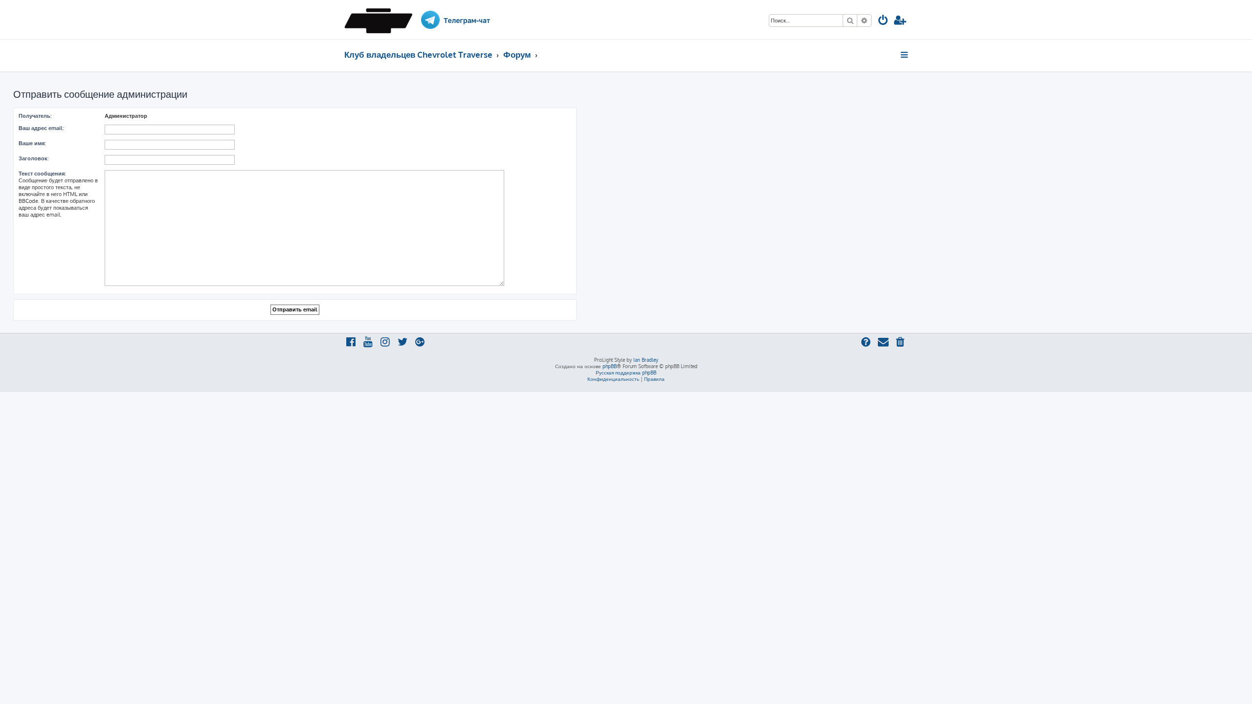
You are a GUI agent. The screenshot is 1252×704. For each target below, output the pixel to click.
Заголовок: (33, 158)
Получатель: (35, 115)
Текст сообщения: (42, 173)
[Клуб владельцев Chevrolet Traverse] (381, 19)
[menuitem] (883, 21)
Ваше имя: (32, 143)
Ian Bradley (645, 360)
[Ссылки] (905, 55)
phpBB (610, 366)
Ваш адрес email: (41, 128)
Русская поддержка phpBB (626, 372)
